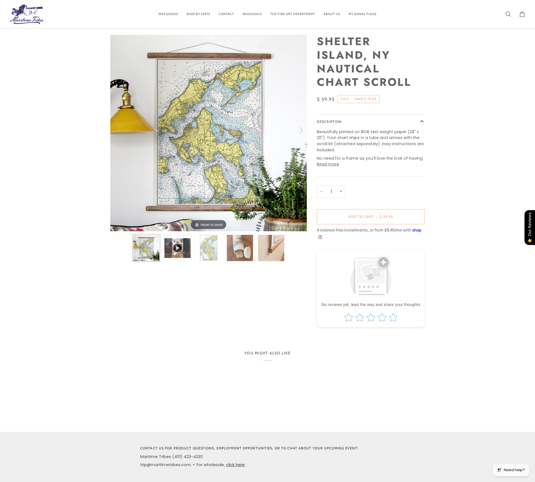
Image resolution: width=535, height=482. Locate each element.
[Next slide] (301, 130)
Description (329, 122)
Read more (328, 164)
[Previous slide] (115, 130)
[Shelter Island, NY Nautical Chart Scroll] (146, 248)
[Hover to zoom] (208, 133)
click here (235, 465)
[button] (168, 14)
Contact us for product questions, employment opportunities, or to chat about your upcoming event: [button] (249, 448)
